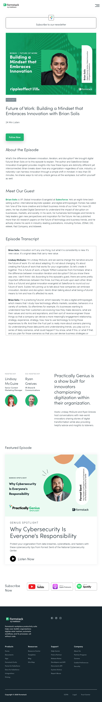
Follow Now (15, 137)
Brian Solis (11, 199)
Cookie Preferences (81, 662)
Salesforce (62, 199)
